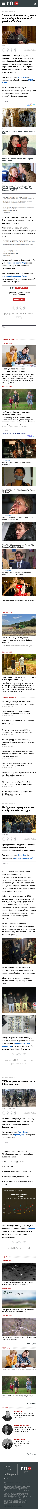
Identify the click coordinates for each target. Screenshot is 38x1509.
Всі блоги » (31, 1454)
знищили (31, 1229)
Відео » (5, 1257)
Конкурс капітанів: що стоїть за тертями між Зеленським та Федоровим (24, 1444)
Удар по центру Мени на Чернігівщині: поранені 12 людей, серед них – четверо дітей (18, 742)
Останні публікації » (10, 339)
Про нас (7, 1466)
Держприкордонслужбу (24, 858)
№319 (30, 80)
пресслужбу (19, 1135)
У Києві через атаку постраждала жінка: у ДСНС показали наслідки (18, 793)
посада (18, 317)
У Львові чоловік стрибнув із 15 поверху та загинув (18, 722)
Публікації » (7, 1348)
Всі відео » (31, 1344)
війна (16, 1248)
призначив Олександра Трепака (15, 276)
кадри (7, 314)
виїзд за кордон (21, 1060)
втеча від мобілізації (19, 1064)
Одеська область (8, 1060)
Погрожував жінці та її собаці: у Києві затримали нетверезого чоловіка (17, 764)
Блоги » (5, 1408)
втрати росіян (24, 1248)
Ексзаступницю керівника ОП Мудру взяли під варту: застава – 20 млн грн (17, 731)
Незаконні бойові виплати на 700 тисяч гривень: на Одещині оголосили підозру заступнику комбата (18, 753)
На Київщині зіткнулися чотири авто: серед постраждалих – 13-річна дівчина (18, 703)
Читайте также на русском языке (30, 49)
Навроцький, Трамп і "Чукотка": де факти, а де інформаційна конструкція (19, 774)
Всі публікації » (30, 1403)
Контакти (7, 1469)
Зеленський (14, 314)
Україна (10, 1248)
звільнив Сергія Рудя (17, 263)
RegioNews (22, 77)
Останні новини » (9, 697)
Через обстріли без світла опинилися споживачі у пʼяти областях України (16, 712)
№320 (4, 83)
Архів (6, 1478)
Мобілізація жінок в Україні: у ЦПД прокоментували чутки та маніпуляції (17, 783)
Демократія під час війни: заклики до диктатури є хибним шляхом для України (25, 1429)
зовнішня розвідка (26, 314)
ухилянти (31, 1060)
